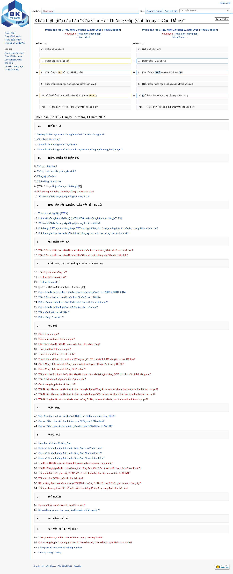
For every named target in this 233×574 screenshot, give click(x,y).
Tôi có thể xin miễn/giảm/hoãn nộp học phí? (62, 379)
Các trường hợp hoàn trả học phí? (56, 384)
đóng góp (95, 33)
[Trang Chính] (15, 13)
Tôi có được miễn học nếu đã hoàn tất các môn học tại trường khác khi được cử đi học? (85, 250)
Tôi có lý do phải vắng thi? (52, 272)
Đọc (142, 11)
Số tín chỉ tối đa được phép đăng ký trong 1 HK (63, 196)
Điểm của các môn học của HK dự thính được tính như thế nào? (73, 302)
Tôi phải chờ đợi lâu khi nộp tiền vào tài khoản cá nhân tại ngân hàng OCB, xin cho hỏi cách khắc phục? (94, 374)
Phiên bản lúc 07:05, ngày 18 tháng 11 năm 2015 (73, 29)
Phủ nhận (77, 566)
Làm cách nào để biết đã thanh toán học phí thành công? (69, 344)
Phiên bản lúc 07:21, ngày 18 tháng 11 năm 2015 (170, 29)
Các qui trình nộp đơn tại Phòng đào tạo (60, 547)
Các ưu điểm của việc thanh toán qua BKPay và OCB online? (71, 421)
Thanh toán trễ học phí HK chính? (56, 354)
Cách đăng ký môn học (49, 181)
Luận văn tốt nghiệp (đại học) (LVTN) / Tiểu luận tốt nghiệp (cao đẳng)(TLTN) (80, 218)
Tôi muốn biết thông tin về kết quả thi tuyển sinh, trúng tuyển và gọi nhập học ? (79, 149)
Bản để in (9, 63)
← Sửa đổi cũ (83, 37)
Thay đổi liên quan (13, 56)
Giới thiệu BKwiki (65, 566)
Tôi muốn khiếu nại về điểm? (54, 312)
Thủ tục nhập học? (47, 166)
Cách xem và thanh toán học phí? (56, 339)
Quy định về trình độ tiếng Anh (54, 443)
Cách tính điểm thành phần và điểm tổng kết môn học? (68, 307)
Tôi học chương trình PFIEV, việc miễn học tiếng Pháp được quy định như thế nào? (83, 488)
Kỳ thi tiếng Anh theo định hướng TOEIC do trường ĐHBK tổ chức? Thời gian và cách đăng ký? (89, 483)
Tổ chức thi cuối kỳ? (49, 282)
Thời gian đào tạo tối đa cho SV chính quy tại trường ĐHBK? (71, 537)
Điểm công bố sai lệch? (51, 317)
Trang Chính (10, 33)
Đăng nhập (225, 3)
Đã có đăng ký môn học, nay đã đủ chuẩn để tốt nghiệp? (69, 510)
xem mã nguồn (111, 29)
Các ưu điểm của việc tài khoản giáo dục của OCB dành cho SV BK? (75, 426)
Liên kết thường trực (14, 66)
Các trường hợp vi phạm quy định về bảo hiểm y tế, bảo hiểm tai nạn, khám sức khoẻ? (85, 542)
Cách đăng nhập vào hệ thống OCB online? (61, 369)
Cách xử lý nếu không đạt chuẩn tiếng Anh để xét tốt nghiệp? (71, 458)
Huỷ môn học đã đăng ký (65, 186)
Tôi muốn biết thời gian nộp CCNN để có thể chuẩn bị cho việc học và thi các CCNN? (84, 473)
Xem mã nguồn (154, 11)
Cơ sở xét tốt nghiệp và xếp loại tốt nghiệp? (61, 505)
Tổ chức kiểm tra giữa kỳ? (52, 277)
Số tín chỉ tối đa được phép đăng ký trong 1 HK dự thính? (69, 223)
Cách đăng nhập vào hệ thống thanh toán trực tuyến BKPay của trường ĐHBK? (81, 364)
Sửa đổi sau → (180, 37)
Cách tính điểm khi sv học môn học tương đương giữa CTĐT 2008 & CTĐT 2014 (82, 292)
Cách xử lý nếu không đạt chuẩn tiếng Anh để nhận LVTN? (70, 453)
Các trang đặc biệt (13, 60)
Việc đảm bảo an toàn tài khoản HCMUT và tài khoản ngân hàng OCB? (76, 416)
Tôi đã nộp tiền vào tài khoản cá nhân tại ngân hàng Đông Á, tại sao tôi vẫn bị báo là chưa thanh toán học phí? (98, 389)
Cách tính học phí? (48, 334)
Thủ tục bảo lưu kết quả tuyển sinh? (56, 171)
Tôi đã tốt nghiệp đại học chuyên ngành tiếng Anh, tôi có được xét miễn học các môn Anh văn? (89, 468)
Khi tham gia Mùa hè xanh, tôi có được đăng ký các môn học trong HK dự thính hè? (83, 233)
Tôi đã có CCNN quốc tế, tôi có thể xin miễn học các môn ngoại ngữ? (75, 463)
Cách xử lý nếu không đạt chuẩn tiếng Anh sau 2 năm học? (70, 448)
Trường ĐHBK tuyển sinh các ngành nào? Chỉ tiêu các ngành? (70, 134)
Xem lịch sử (171, 11)
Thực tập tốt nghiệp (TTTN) (53, 213)
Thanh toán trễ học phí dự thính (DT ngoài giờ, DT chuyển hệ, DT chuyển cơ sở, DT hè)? (86, 359)
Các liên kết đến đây (14, 53)
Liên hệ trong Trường (49, 552)
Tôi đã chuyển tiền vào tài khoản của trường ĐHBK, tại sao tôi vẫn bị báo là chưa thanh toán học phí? (93, 399)
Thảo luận (82, 33)
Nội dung (36, 11)
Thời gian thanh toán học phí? (54, 349)
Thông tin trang (12, 69)
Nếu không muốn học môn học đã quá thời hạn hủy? (65, 191)
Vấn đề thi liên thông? (49, 139)
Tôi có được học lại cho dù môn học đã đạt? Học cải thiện (69, 297)
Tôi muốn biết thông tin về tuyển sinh (57, 144)
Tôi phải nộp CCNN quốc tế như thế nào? (60, 478)
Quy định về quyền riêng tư (44, 566)
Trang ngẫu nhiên (13, 40)
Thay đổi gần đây (13, 36)
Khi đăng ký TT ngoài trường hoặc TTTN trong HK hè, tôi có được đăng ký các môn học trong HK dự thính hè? (98, 228)
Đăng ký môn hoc (46, 176)
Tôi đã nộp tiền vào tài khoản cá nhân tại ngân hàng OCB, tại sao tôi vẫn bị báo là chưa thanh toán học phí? (96, 394)
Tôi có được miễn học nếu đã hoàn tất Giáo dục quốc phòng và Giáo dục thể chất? (83, 255)
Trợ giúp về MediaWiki (15, 43)
